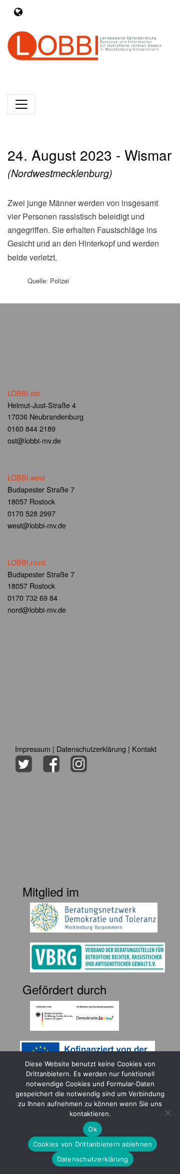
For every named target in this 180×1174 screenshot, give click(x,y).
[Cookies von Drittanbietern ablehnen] (167, 1113)
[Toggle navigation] (18, 11)
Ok (92, 1129)
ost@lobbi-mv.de (34, 440)
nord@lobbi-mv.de (37, 609)
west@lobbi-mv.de (37, 525)
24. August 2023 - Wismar (90, 163)
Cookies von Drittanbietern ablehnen (92, 1144)
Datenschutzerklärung (91, 748)
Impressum (32, 748)
